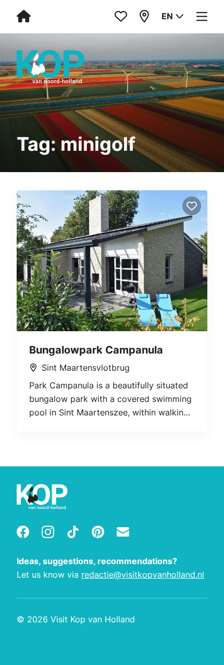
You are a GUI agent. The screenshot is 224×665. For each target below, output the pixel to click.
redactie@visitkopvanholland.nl (142, 574)
